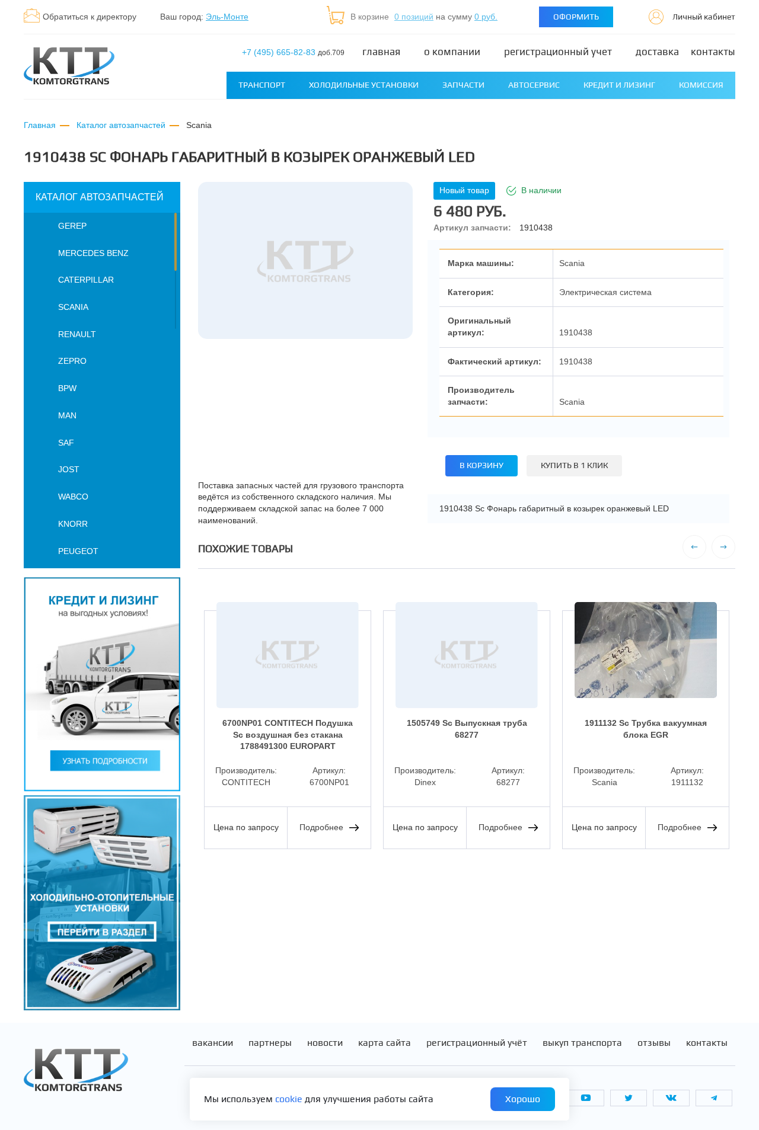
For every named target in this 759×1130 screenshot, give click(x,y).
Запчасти (463, 84)
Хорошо (522, 1099)
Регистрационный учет (558, 51)
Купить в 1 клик (574, 465)
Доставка (657, 51)
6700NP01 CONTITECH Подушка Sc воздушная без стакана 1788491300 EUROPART (287, 734)
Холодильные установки (364, 84)
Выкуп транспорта (582, 1043)
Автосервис (534, 84)
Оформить (576, 16)
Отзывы (654, 1043)
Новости (325, 1043)
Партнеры (270, 1043)
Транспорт (261, 84)
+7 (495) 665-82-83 (293, 52)
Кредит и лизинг (619, 84)
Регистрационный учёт (476, 1043)
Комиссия (701, 84)
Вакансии (212, 1043)
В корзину (481, 465)
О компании (452, 51)
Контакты (713, 51)
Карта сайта (384, 1043)
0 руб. (486, 16)
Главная (381, 51)
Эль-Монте (227, 16)
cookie (288, 1099)
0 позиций (413, 16)
